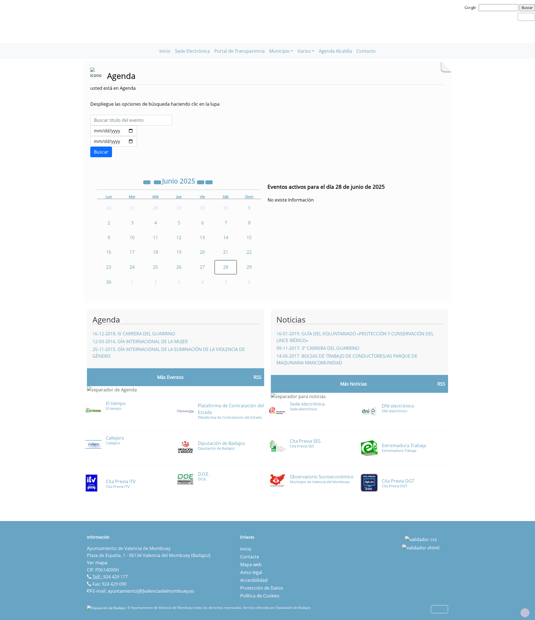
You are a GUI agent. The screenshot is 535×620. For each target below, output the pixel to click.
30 (108, 282)
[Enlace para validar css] (421, 539)
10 (132, 237)
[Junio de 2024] (147, 182)
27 (202, 267)
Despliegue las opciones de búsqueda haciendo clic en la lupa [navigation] (155, 104)
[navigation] (499, 7)
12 (178, 237)
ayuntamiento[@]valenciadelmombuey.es (151, 591)
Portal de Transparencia (239, 51)
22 (249, 252)
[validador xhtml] (420, 547)
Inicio (165, 51)
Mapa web (251, 564)
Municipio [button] (279, 51)
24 (132, 267)
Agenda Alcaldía (335, 51)
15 (249, 237)
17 (132, 252)
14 (225, 237)
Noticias (290, 319)
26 (178, 267)
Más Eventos (170, 377)
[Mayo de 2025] (158, 182)
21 (225, 252)
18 (155, 252)
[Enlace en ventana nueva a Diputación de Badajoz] (107, 607)
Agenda (106, 319)
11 (155, 237)
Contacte (249, 557)
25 (155, 267)
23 (108, 267)
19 (178, 252)
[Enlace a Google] (471, 7)
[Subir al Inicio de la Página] (525, 612)
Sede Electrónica (192, 51)
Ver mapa (97, 563)
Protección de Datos (261, 588)
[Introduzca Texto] (131, 120)
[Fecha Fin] (113, 141)
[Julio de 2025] (209, 182)
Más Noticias (353, 384)
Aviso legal (251, 572)
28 (225, 267)
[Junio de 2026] (201, 182)
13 (202, 237)
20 (202, 252)
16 (108, 252)
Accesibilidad (254, 580)
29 (249, 267)
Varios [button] (304, 51)
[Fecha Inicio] (113, 130)
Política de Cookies (259, 596)
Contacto (366, 51)
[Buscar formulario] (101, 152)
